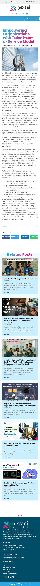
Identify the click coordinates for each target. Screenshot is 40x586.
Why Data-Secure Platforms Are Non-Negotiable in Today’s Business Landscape (20, 405)
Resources (6, 569)
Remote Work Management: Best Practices (20, 279)
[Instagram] (20, 14)
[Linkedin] (27, 14)
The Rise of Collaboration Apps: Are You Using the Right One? (19, 484)
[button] (3, 18)
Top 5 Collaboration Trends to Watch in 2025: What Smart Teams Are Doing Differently (18, 320)
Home (5, 565)
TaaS (10, 116)
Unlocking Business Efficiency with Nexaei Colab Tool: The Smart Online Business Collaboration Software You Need (19, 362)
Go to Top (20, 514)
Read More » (7, 292)
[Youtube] (23, 14)
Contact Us (7, 571)
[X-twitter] (16, 14)
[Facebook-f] (13, 14)
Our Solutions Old (9, 567)
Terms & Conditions (10, 573)
